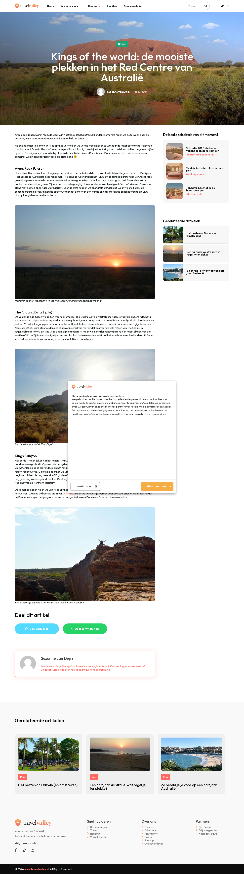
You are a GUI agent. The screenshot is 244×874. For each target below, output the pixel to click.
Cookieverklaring (153, 843)
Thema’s (92, 5)
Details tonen (84, 486)
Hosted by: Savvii (208, 833)
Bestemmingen (69, 5)
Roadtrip (112, 5)
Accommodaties (133, 5)
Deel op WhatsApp (87, 628)
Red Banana (205, 826)
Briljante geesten (208, 830)
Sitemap (149, 840)
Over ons (149, 826)
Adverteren (150, 830)
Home (50, 5)
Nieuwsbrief (151, 833)
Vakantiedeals (98, 836)
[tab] (50, 5)
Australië (68, 493)
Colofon (148, 836)
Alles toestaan (156, 486)
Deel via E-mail (39, 628)
